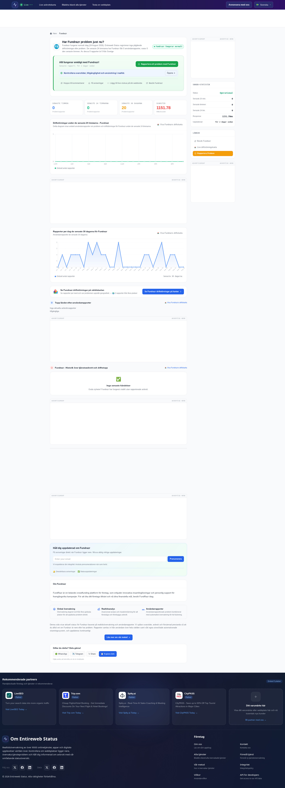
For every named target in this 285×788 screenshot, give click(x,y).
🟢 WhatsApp (61, 654)
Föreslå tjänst (247, 754)
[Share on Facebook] (54, 767)
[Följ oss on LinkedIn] (30, 767)
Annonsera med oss (239, 4)
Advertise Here (178, 180)
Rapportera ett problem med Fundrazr (158, 64)
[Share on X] (47, 767)
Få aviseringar (97, 83)
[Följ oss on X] (15, 767)
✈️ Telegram (77, 654)
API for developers (249, 774)
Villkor (197, 774)
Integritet (245, 764)
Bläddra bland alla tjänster (74, 5)
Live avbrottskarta (47, 5)
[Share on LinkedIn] (62, 767)
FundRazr (57, 593)
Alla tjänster (200, 754)
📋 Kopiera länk (108, 654)
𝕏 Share (92, 654)
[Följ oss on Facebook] (22, 767)
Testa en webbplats (101, 5)
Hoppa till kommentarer (74, 83)
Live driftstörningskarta (207, 147)
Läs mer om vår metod (117, 637)
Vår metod (199, 764)
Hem (55, 33)
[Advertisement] (142, 18)
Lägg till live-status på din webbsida (126, 83)
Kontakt (244, 744)
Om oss (198, 744)
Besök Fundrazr (156, 83)
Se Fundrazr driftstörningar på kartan (162, 291)
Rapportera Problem (205, 153)
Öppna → (171, 73)
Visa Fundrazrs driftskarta (171, 125)
